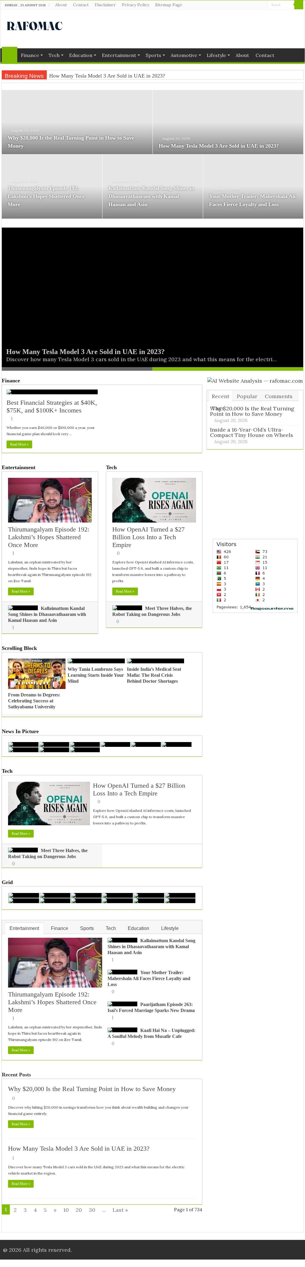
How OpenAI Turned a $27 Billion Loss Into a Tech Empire (148, 537)
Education (80, 55)
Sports (153, 55)
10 (66, 1209)
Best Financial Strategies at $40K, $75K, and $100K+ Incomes (52, 406)
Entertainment (119, 55)
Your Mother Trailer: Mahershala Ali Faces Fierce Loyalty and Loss (149, 978)
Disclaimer (105, 4)
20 (79, 1209)
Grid (7, 882)
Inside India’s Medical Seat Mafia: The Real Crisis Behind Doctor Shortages (154, 675)
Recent (220, 396)
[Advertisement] (190, 29)
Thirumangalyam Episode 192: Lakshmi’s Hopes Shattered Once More (46, 196)
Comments (278, 396)
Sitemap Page (168, 4)
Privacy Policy (135, 4)
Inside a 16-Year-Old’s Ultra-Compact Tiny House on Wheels (251, 432)
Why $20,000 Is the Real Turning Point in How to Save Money (92, 1089)
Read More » (19, 444)
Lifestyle (216, 55)
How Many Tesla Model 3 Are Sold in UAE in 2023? (219, 146)
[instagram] (263, 5)
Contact (81, 4)
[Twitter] (257, 5)
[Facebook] (252, 5)
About (61, 4)
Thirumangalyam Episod (75, 76)
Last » (120, 1209)
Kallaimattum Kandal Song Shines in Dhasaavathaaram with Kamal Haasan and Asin (151, 196)
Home (9, 54)
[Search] (298, 4)
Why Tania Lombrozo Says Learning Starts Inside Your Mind (96, 675)
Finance (30, 55)
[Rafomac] (34, 25)
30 (92, 1209)
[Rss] (246, 5)
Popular (247, 396)
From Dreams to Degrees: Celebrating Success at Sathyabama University (34, 700)
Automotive (184, 55)
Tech (54, 55)
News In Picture (20, 731)
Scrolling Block (19, 648)
